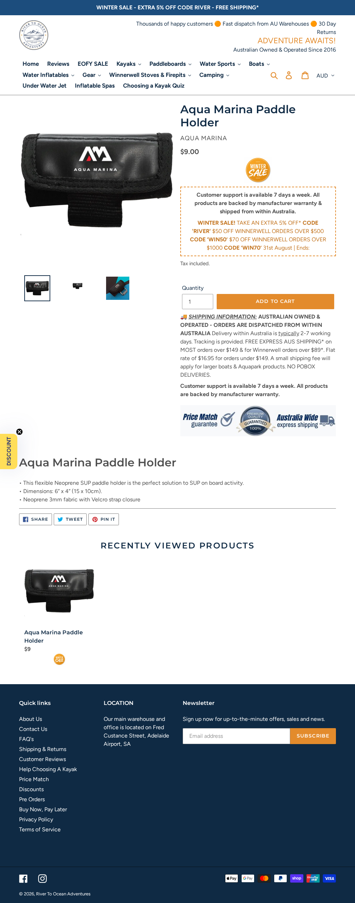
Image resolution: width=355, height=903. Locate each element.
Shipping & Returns (42, 749)
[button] (8, 451)
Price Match (34, 779)
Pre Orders (32, 799)
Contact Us (33, 729)
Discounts (31, 789)
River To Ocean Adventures (63, 893)
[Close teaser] (19, 431)
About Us (30, 719)
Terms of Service (40, 829)
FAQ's (26, 739)
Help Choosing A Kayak (48, 769)
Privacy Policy (36, 819)
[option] (35, 290)
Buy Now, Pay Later (43, 809)
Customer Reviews (42, 759)
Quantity (193, 288)
